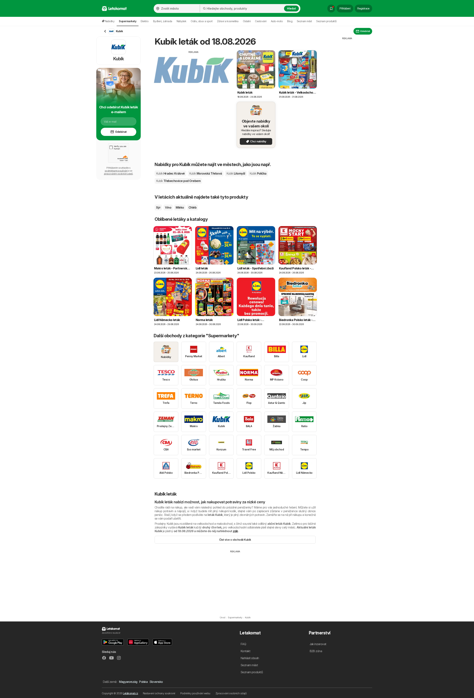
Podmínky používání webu (195, 693)
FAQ (243, 644)
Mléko (180, 207)
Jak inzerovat (318, 644)
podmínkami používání (116, 170)
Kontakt (245, 651)
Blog (289, 21)
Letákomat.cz (130, 693)
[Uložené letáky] (331, 8)
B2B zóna (316, 651)
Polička (258, 173)
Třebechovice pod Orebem (178, 181)
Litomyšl (235, 173)
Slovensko (156, 682)
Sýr (158, 207)
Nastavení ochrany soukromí (159, 693)
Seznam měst (304, 21)
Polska (143, 682)
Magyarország (128, 682)
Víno (168, 207)
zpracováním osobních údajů (118, 173)
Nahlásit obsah (250, 658)
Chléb (192, 207)
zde (235, 531)
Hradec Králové (170, 173)
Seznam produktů (326, 21)
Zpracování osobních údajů (231, 693)
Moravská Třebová (205, 173)
